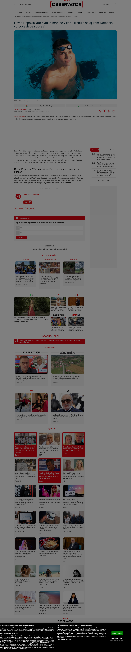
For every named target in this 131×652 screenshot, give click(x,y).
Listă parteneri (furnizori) (64, 639)
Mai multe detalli (14, 633)
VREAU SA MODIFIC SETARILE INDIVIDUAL (116, 639)
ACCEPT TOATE (117, 633)
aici (31, 643)
